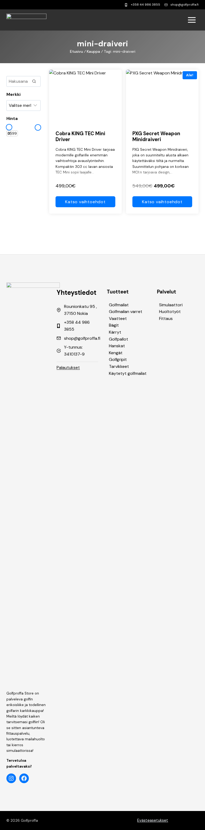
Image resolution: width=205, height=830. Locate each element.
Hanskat (117, 346)
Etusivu (76, 51)
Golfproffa (29, 820)
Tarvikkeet (119, 366)
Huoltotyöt (170, 311)
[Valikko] (192, 20)
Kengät (116, 353)
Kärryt (115, 332)
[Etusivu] (26, 20)
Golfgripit (118, 359)
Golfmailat (119, 305)
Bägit (114, 325)
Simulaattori (171, 305)
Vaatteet (118, 318)
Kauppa (93, 51)
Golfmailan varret (125, 311)
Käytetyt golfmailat (128, 373)
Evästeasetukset (152, 820)
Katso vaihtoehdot (85, 202)
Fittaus (166, 318)
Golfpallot (118, 339)
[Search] (34, 81)
